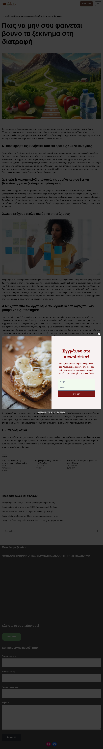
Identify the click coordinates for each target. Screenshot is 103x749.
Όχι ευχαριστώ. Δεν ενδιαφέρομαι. (51, 412)
